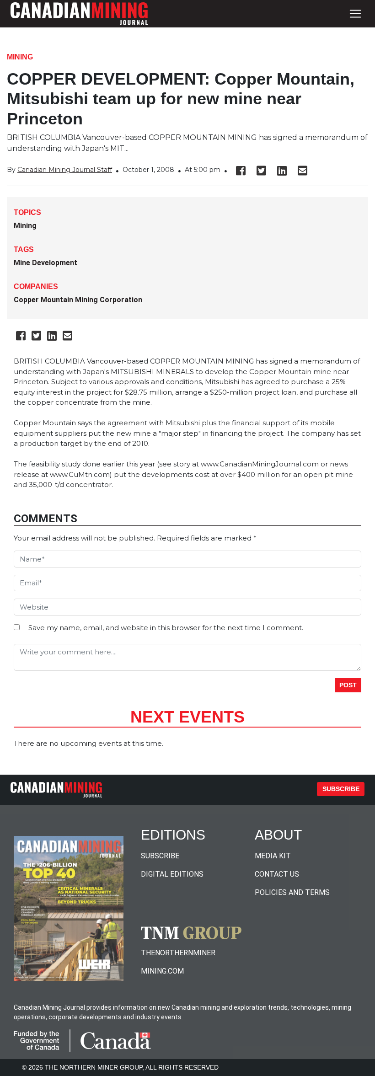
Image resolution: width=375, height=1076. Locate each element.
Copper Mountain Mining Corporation (78, 299)
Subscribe (340, 788)
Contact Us (277, 874)
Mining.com (162, 971)
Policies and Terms (292, 892)
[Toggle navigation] (355, 13)
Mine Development (45, 262)
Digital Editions (172, 874)
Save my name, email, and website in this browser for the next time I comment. (165, 627)
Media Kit (273, 855)
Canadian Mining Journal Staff (64, 170)
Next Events (187, 716)
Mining (20, 57)
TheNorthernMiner (178, 952)
